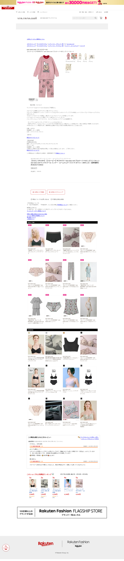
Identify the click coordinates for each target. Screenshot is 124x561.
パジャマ (82, 45)
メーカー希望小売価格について (36, 215)
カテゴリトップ (31, 44)
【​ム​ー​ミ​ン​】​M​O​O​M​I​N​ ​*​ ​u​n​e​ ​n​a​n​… (80, 490)
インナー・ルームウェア (72, 45)
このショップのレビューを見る (90, 439)
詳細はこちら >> (60, 153)
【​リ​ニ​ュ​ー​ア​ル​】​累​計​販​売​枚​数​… (33, 490)
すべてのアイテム (42, 44)
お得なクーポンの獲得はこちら (36, 39)
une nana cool (70, 44)
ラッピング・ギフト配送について (36, 211)
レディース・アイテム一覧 (55, 45)
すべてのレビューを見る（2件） (89, 437)
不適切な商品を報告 (58, 199)
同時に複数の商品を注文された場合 (37, 214)
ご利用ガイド (30, 219)
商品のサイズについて (33, 137)
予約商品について (62, 204)
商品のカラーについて (33, 150)
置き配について (31, 217)
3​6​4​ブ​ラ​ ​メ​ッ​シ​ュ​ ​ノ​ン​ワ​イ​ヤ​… (68, 490)
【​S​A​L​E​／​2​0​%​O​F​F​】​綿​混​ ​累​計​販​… (45, 490)
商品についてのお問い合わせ (41, 199)
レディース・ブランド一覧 (55, 44)
